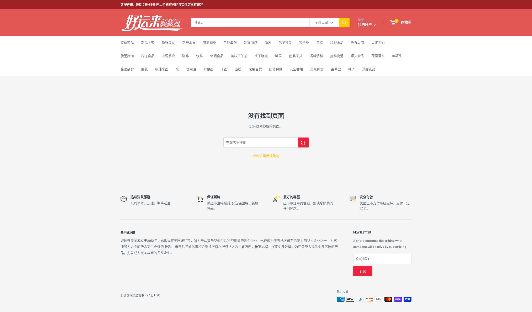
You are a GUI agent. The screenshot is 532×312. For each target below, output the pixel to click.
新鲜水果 (189, 42)
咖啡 (185, 56)
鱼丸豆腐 (357, 42)
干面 (224, 69)
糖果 (278, 56)
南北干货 (295, 56)
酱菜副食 (127, 69)
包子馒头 (285, 42)
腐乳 (144, 69)
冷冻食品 (147, 56)
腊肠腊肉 (127, 56)
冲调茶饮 (168, 56)
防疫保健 (275, 69)
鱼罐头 (397, 56)
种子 (351, 69)
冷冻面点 (250, 42)
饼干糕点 (261, 56)
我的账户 (365, 24)
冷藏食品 (337, 42)
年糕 (319, 42)
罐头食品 (357, 56)
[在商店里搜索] (303, 142)
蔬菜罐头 (378, 56)
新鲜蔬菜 (168, 42)
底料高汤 (337, 56)
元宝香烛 (296, 69)
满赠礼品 (368, 69)
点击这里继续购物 (266, 156)
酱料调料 (316, 56)
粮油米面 (161, 69)
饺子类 (304, 42)
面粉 (238, 69)
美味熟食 (317, 69)
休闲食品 (216, 56)
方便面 (208, 69)
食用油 (191, 69)
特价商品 (127, 42)
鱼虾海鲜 (230, 42)
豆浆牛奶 (378, 42)
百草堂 (336, 69)
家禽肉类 (209, 42)
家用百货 (255, 69)
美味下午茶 (239, 56)
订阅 (363, 271)
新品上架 (147, 42)
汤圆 (268, 42)
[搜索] (344, 22)
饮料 (199, 56)
